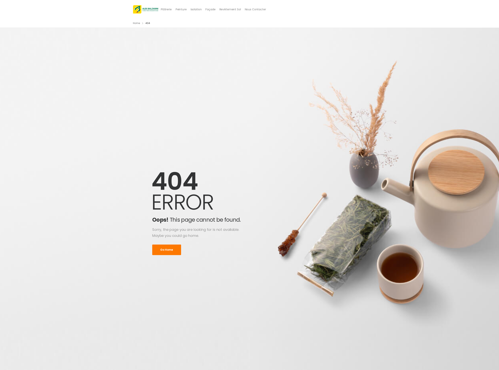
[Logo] (146, 9)
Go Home (166, 250)
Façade (210, 9)
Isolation (196, 9)
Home (136, 23)
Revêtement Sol (230, 9)
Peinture (181, 9)
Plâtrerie (166, 9)
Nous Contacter (255, 9)
